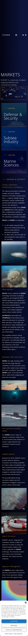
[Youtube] (23, 35)
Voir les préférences (14, 630)
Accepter (13, 621)
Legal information (18, 633)
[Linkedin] (25, 35)
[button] (25, 602)
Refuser (14, 625)
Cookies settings (9, 633)
